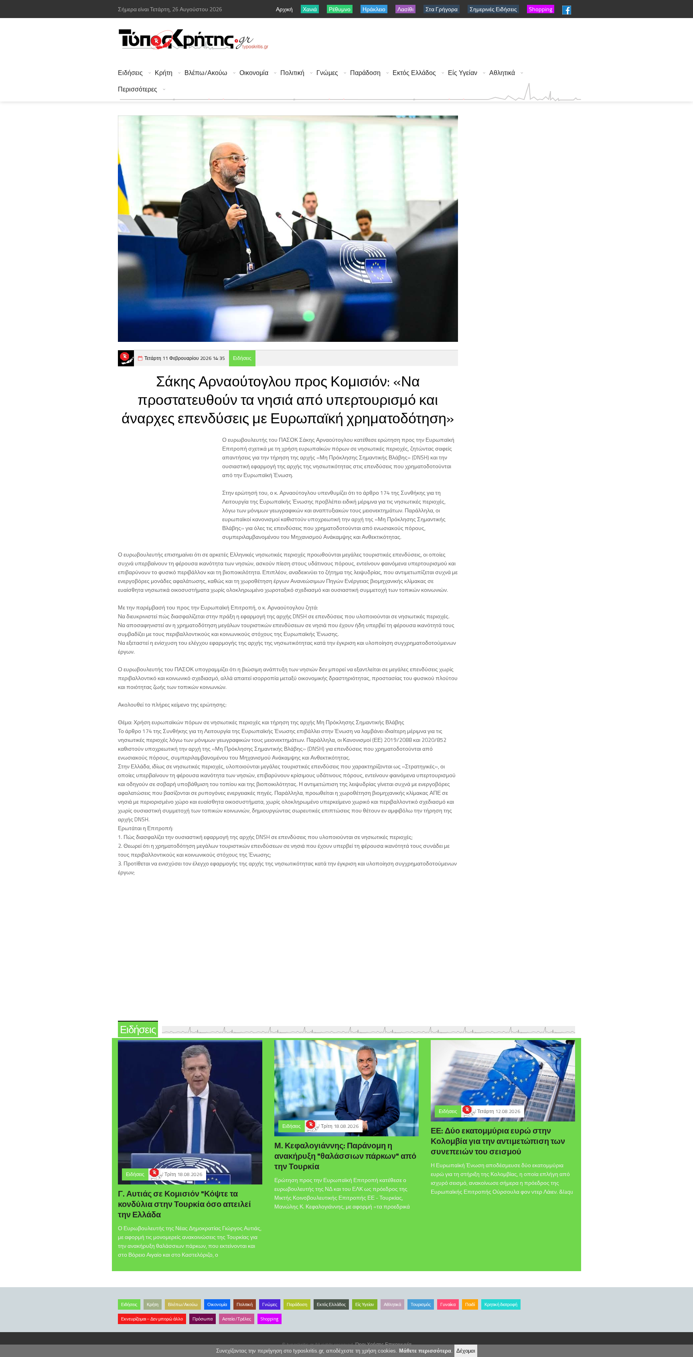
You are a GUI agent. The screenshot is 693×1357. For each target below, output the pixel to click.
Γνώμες (327, 73)
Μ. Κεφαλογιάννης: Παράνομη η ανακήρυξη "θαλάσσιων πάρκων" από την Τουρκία (345, 1155)
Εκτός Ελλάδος (414, 73)
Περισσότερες (137, 89)
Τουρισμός (421, 1304)
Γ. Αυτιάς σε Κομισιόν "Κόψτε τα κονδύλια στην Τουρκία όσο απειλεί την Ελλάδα (184, 1204)
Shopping (269, 1319)
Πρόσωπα (202, 1319)
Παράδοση (365, 73)
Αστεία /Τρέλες (236, 1319)
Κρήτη (163, 73)
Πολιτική (292, 73)
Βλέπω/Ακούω (205, 73)
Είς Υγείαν (462, 73)
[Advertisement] (435, 40)
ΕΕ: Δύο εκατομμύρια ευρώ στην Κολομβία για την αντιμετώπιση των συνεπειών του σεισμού (498, 1141)
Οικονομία (253, 73)
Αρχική (284, 9)
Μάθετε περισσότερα (425, 1351)
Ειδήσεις (130, 73)
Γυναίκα (448, 1304)
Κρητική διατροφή (500, 1304)
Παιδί (470, 1304)
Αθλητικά (502, 73)
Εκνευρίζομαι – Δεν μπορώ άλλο (152, 1319)
